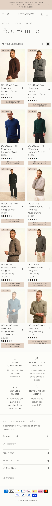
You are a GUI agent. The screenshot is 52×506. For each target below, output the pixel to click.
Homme (18, 23)
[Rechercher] (8, 14)
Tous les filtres (14, 44)
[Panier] (47, 14)
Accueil (6, 23)
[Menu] (3, 14)
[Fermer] (48, 5)
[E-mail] (47, 436)
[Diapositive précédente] (4, 5)
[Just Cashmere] (26, 14)
